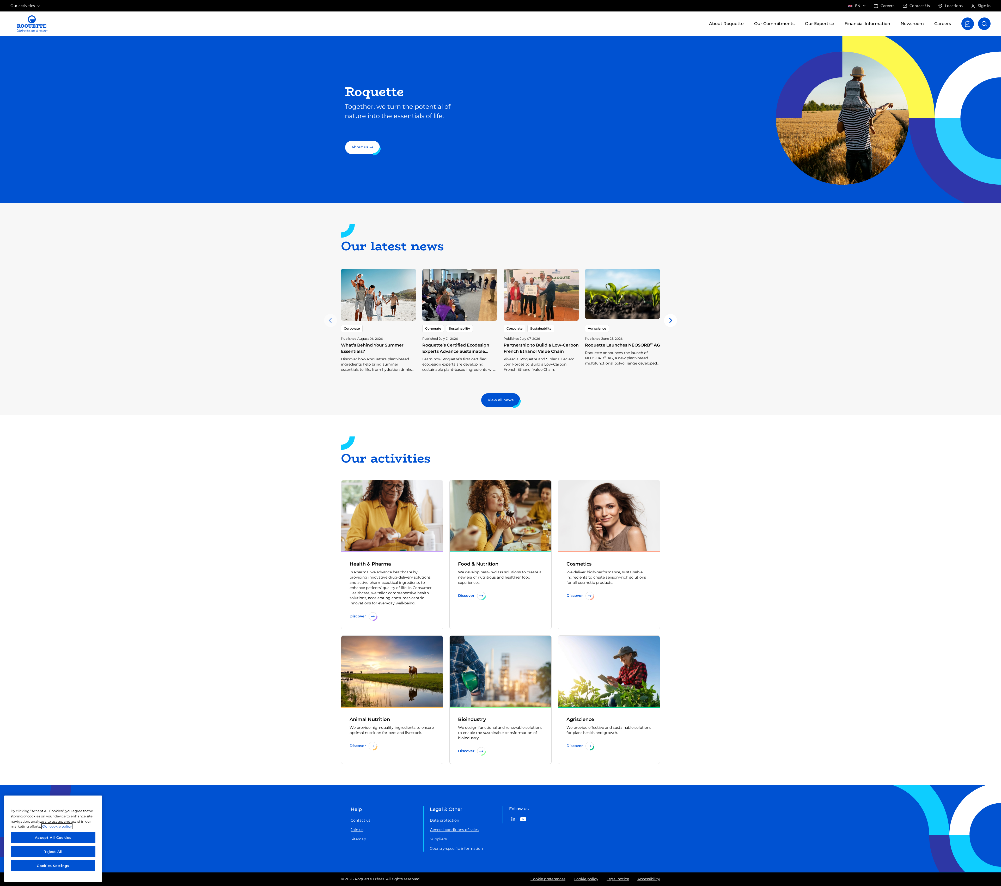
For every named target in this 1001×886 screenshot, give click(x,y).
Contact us (360, 820)
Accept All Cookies (53, 837)
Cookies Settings (53, 866)
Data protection (444, 820)
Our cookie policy (57, 826)
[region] (53, 839)
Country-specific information (456, 848)
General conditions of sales (454, 829)
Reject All (53, 851)
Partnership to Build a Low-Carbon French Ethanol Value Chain (541, 348)
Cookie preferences (547, 879)
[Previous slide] (330, 320)
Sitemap (358, 839)
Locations (954, 5)
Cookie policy (586, 879)
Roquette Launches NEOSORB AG (622, 345)
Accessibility (648, 879)
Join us (357, 829)
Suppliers (438, 839)
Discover (358, 616)
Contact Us (920, 5)
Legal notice (618, 879)
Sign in (984, 6)
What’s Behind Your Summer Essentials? (372, 348)
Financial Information (867, 23)
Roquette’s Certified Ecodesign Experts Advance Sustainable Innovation (455, 351)
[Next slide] (670, 320)
